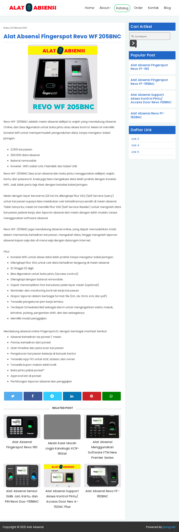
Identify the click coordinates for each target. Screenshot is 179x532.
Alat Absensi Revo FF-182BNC (102, 493)
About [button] (104, 8)
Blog (167, 8)
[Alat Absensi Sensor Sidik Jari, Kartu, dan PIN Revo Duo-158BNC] (21, 475)
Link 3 (135, 139)
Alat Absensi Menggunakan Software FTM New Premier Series (102, 450)
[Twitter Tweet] (13, 396)
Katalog (122, 8)
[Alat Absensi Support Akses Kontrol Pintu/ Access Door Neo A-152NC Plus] (62, 475)
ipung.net (169, 527)
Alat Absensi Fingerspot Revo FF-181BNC (149, 82)
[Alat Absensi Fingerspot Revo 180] (21, 426)
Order (138, 8)
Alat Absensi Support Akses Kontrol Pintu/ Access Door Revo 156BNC (151, 98)
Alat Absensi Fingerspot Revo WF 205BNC (62, 36)
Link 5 (135, 152)
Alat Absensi (35, 527)
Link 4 (135, 145)
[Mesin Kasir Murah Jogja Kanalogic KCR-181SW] (62, 426)
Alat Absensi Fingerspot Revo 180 (21, 444)
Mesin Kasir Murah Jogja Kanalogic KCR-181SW (62, 448)
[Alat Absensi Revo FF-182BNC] (102, 475)
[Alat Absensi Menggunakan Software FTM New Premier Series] (102, 426)
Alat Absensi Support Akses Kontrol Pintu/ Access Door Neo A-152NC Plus (62, 499)
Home (89, 8)
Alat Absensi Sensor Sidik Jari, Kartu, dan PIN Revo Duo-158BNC (22, 496)
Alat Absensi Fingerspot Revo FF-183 (149, 67)
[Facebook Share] (33, 396)
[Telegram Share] (52, 396)
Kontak (153, 8)
